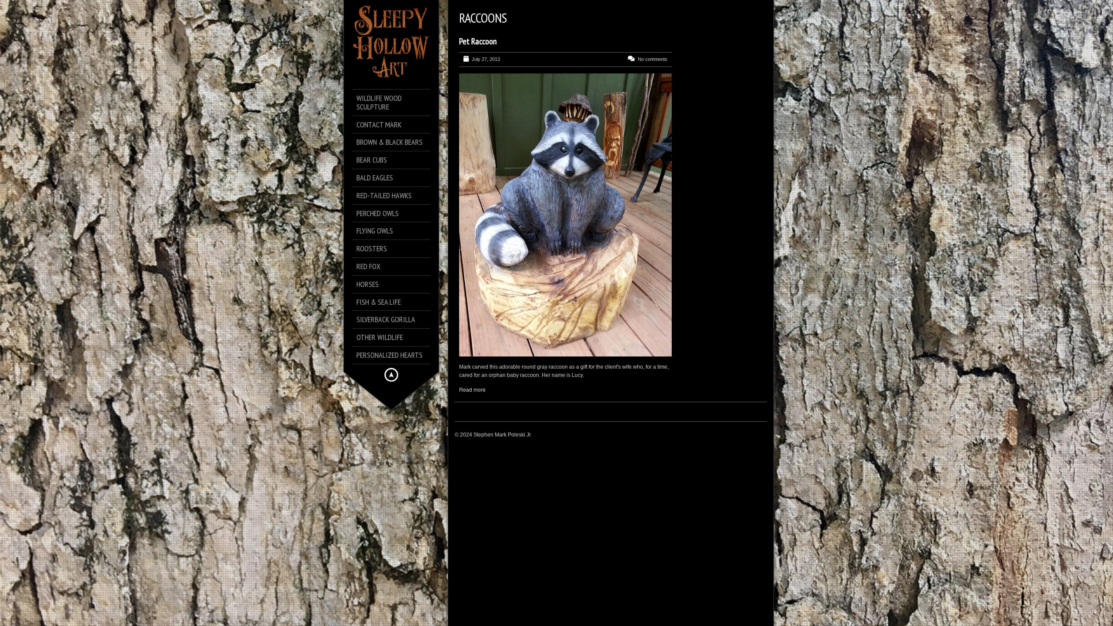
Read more (472, 389)
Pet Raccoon (478, 41)
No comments (652, 59)
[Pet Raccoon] (565, 214)
